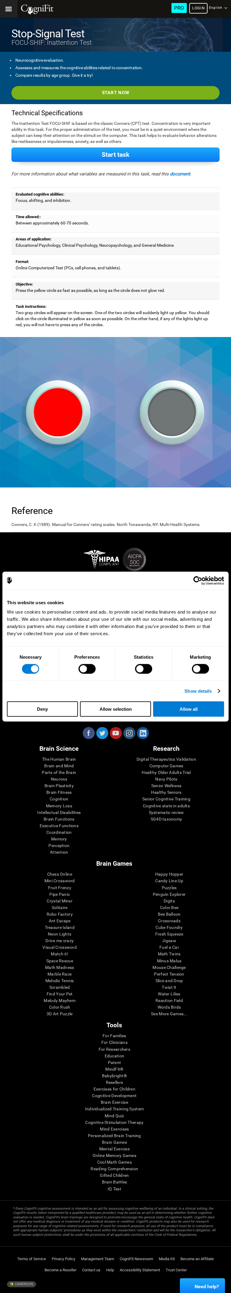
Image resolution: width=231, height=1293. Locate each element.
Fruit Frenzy (59, 887)
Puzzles (169, 887)
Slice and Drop (169, 980)
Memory (59, 839)
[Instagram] (129, 733)
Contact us (91, 1270)
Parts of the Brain (59, 772)
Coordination (59, 832)
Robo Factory (60, 914)
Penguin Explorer (169, 894)
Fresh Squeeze (169, 934)
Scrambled (59, 987)
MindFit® (114, 1069)
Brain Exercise (114, 1102)
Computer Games (166, 765)
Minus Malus (169, 960)
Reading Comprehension (114, 1168)
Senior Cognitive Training (166, 799)
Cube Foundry (169, 927)
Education (115, 1055)
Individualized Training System (114, 1108)
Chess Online (59, 874)
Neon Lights (59, 934)
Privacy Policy (63, 1259)
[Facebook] (88, 733)
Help (110, 1270)
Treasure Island (60, 927)
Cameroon (23, 1284)
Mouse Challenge (169, 967)
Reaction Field (169, 1000)
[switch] (87, 668)
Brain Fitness (59, 792)
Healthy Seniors (166, 792)
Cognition (59, 799)
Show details (198, 690)
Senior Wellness (166, 785)
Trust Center (176, 1270)
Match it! (59, 953)
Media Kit (167, 1259)
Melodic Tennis (59, 980)
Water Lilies (169, 993)
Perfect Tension (169, 974)
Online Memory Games (114, 1155)
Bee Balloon (169, 914)
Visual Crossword (59, 947)
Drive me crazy (59, 940)
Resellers (114, 1082)
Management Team (97, 1259)
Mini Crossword (60, 880)
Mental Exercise (114, 1148)
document (180, 174)
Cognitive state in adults (166, 805)
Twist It (169, 987)
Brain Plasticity (59, 785)
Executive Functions (59, 825)
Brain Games (114, 1142)
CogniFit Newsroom (136, 1259)
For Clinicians (114, 1042)
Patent (114, 1062)
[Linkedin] (142, 733)
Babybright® (114, 1075)
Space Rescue (59, 960)
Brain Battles (114, 1182)
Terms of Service (31, 1259)
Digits (169, 901)
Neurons (59, 779)
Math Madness (59, 967)
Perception (58, 845)
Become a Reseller (60, 1270)
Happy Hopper (169, 874)
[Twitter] (102, 733)
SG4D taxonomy (166, 819)
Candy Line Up (169, 880)
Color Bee (169, 907)
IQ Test (114, 1188)
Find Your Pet (60, 993)
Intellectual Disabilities (59, 812)
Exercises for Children (114, 1089)
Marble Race (60, 974)
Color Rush (59, 1007)
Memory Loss (59, 805)
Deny (42, 709)
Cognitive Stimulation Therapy (114, 1122)
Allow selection (116, 709)
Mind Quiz (114, 1115)
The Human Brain (59, 759)
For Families (114, 1035)
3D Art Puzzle (60, 1013)
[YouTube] (115, 733)
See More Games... (169, 1013)
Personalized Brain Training (114, 1135)
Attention (59, 852)
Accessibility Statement (140, 1270)
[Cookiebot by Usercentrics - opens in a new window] (197, 580)
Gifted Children (114, 1175)
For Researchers (114, 1049)
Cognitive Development (114, 1095)
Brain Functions (59, 819)
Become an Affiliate (197, 1259)
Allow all (189, 709)
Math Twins (169, 953)
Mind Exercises (114, 1129)
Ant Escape (60, 920)
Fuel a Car (169, 947)
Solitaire (60, 907)
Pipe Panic (59, 894)
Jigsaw (169, 940)
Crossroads (169, 920)
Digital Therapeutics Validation (166, 759)
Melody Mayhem (59, 1000)
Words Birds (169, 1007)
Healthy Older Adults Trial (166, 772)
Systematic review (166, 812)
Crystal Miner (59, 901)
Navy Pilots (166, 779)
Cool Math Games (114, 1162)
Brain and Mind (59, 765)
